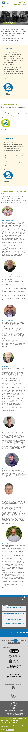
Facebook (15, 634)
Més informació (5, 726)
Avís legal (22, 640)
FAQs (11, 640)
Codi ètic (7, 94)
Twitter (18, 2)
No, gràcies (10, 729)
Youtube (25, 2)
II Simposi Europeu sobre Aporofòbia (14, 613)
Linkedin (24, 634)
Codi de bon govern (8, 130)
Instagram (23, 2)
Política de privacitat (14, 643)
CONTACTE (17, 4)
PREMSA (23, 4)
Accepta (3, 729)
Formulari (7, 181)
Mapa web (5, 640)
